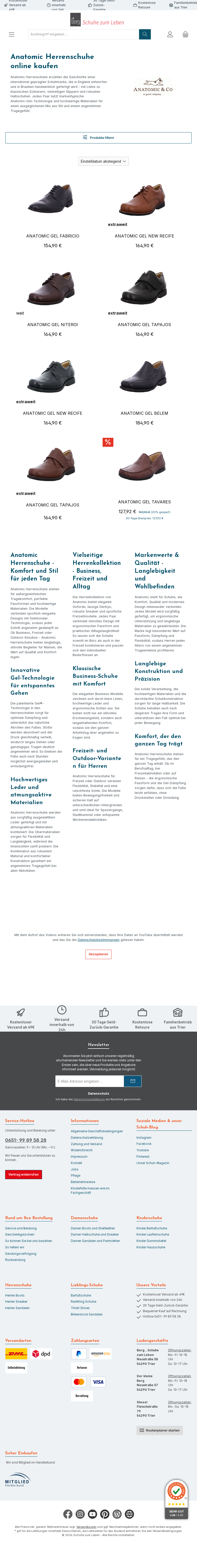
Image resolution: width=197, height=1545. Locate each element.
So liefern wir (14, 1247)
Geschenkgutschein (19, 1234)
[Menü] (11, 34)
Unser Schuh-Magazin (152, 1163)
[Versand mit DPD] (41, 1354)
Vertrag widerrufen (23, 1174)
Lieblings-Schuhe (87, 1285)
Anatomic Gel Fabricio (52, 236)
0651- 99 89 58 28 (25, 1140)
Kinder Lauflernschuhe (152, 1234)
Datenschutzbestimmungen (99, 940)
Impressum (79, 1156)
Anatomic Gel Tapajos (144, 324)
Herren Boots (15, 1295)
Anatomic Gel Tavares (144, 501)
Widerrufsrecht (82, 1150)
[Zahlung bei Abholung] (82, 1396)
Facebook (143, 1144)
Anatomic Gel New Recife (144, 236)
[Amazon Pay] (101, 1354)
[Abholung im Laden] (16, 1368)
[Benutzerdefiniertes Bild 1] (18, 1480)
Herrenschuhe (18, 1285)
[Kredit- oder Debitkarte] (88, 1382)
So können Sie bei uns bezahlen (28, 1241)
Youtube (142, 1150)
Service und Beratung (21, 1228)
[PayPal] (79, 1354)
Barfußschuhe (81, 1295)
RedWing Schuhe (83, 1301)
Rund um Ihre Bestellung (29, 1218)
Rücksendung (15, 1260)
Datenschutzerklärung (89, 1099)
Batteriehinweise (83, 1182)
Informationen (85, 1121)
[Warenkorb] (185, 34)
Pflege (75, 1175)
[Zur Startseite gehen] (98, 19)
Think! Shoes (80, 1308)
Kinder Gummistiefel (151, 1241)
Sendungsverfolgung (20, 1254)
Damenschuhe (84, 1218)
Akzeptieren (98, 954)
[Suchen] (145, 34)
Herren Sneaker (16, 1301)
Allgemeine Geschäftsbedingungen (97, 1131)
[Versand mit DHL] (16, 1354)
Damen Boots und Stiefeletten (93, 1228)
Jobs (74, 1169)
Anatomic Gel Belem (144, 413)
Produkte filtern (101, 138)
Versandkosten (86, 1527)
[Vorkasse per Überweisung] (82, 1368)
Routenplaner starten (162, 1430)
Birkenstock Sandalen (87, 1314)
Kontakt (76, 1163)
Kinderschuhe (149, 1218)
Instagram (143, 1137)
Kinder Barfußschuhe (151, 1228)
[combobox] (83, 34)
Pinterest (143, 1156)
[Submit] (133, 1081)
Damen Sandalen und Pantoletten (95, 1241)
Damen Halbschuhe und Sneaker (95, 1234)
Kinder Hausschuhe (150, 1247)
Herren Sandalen (17, 1308)
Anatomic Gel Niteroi (52, 324)
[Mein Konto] (170, 34)
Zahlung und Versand (86, 1144)
